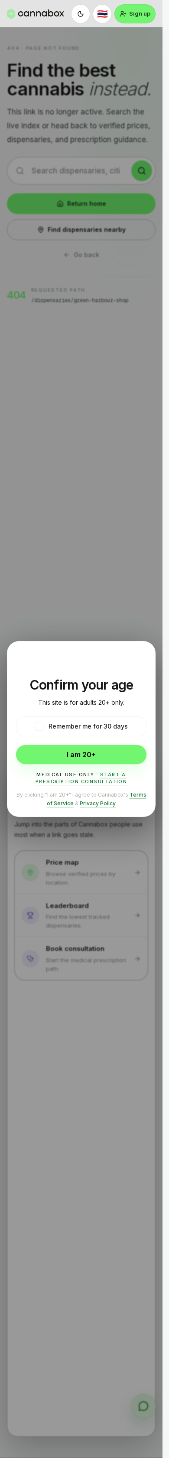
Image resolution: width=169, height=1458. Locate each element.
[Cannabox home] (35, 14)
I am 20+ (81, 754)
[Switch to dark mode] (80, 13)
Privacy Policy (98, 803)
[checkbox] (39, 726)
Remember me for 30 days (88, 726)
